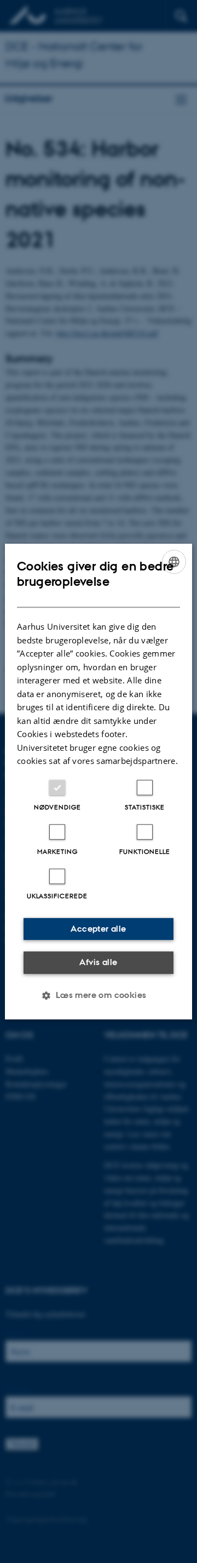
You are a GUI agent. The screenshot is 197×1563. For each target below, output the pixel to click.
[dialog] (98, 781)
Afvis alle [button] (98, 962)
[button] (98, 995)
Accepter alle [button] (98, 928)
